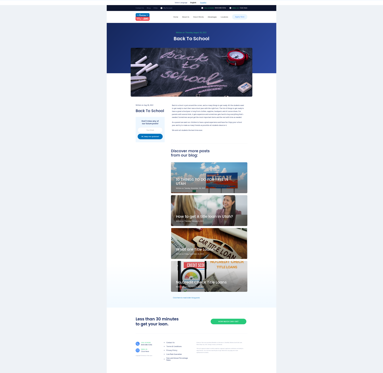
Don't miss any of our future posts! (150, 122)
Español (203, 2)
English (193, 2)
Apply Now (239, 17)
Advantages (212, 17)
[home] (143, 17)
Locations (224, 17)
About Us (185, 17)
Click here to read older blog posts (186, 298)
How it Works (198, 17)
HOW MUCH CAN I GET (228, 321)
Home (175, 17)
